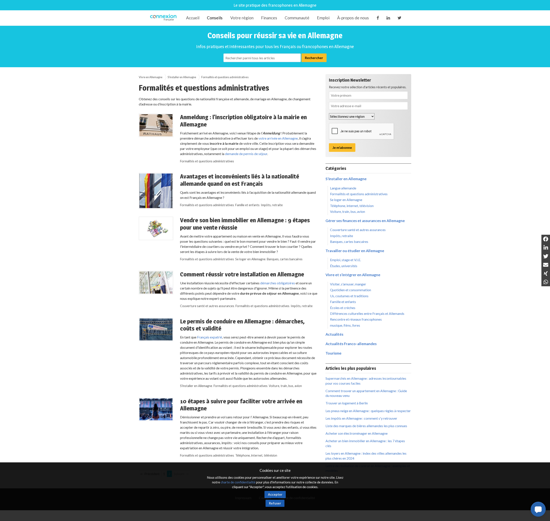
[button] (538, 509)
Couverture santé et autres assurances (207, 306)
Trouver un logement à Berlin (346, 403)
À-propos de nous (353, 17)
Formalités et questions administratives (207, 161)
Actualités (334, 334)
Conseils (215, 17)
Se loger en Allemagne (250, 259)
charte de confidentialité (238, 482)
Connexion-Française (164, 18)
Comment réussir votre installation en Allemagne (242, 274)
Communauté (297, 17)
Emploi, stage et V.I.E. (345, 260)
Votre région (242, 17)
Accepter (275, 494)
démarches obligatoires (277, 283)
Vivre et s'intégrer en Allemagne (352, 275)
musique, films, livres (345, 325)
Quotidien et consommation (350, 290)
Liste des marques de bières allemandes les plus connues (366, 426)
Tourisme (333, 353)
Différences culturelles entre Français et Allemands (367, 313)
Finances (269, 17)
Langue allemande (343, 188)
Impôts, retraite (272, 205)
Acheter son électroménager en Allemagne (356, 433)
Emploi (323, 17)
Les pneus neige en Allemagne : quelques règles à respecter (368, 411)
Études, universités (343, 266)
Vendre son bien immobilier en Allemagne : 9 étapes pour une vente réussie (245, 223)
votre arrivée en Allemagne (278, 138)
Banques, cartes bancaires (284, 259)
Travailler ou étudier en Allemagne (354, 250)
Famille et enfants (247, 205)
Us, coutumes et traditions (349, 296)
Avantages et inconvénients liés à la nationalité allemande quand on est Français (239, 180)
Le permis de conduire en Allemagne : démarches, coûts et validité (242, 325)
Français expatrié (209, 337)
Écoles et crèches (342, 308)
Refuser (275, 503)
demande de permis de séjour (246, 154)
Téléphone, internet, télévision (256, 455)
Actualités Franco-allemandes (351, 343)
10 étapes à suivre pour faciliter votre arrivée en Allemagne (241, 405)
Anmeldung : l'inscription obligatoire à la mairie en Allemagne (243, 120)
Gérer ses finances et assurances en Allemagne (365, 220)
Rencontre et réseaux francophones (356, 319)
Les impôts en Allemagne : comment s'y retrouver (361, 418)
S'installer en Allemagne (182, 77)
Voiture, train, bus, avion (285, 386)
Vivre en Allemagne (150, 77)
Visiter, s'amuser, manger (348, 284)
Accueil (192, 17)
